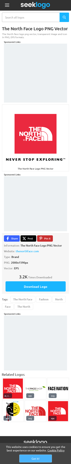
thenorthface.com (27, 251)
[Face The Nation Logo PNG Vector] (58, 389)
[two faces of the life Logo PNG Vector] (13, 411)
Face (8, 306)
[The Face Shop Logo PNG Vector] (36, 389)
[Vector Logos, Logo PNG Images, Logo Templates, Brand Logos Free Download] (35, 5)
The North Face (22, 299)
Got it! (35, 458)
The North (23, 306)
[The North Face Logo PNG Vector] (13, 389)
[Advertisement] (35, 68)
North (59, 299)
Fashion (44, 299)
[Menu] (7, 5)
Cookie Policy (56, 450)
